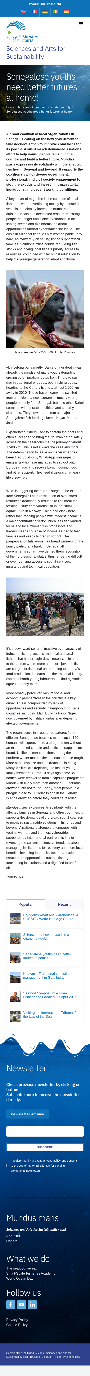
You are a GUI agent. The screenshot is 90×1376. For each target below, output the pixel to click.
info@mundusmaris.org (45, 3)
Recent (64, 904)
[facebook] (10, 1304)
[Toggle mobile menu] (81, 23)
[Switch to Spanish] (66, 12)
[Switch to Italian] (55, 12)
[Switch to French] (34, 12)
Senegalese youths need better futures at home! (47, 956)
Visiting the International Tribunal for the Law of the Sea (50, 1014)
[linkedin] (32, 1304)
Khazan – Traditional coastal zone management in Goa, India (49, 975)
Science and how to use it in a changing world (46, 936)
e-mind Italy (73, 1356)
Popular (25, 904)
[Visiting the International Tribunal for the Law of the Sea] (15, 1013)
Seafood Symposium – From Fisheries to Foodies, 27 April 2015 (50, 995)
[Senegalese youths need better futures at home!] (15, 955)
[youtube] (21, 1304)
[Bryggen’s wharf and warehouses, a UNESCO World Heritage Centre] (15, 916)
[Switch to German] (45, 12)
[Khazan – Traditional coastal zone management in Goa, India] (15, 974)
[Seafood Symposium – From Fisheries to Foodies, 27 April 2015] (15, 994)
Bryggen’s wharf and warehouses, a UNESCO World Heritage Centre (50, 917)
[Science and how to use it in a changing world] (15, 935)
